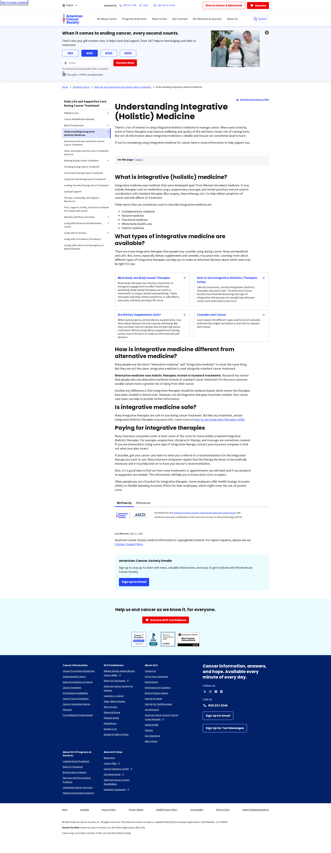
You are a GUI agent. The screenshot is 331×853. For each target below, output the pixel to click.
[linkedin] (221, 692)
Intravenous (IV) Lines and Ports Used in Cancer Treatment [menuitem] (84, 143)
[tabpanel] (192, 517)
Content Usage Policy (129, 544)
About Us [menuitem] (232, 18)
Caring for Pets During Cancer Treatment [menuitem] (85, 179)
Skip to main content (14, 2)
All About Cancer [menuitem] (107, 18)
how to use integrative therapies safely (219, 419)
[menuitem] (72, 18)
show (139, 159)
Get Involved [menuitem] (179, 18)
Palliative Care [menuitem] (71, 113)
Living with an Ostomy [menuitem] (75, 232)
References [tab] (143, 503)
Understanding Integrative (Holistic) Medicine (179, 87)
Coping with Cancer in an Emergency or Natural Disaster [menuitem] (84, 247)
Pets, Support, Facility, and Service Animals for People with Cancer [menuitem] (86, 209)
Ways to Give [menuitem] (159, 18)
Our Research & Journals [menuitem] (207, 18)
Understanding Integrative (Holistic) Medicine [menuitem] (79, 133)
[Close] (267, 32)
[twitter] (205, 692)
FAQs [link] (64, 809)
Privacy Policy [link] (109, 809)
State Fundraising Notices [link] (255, 809)
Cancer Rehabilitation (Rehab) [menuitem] (79, 119)
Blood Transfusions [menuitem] (74, 125)
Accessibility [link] (196, 809)
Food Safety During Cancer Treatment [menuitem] (83, 172)
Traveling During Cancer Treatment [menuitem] (81, 166)
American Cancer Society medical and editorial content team (204, 512)
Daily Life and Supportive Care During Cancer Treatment (85, 103)
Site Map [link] (84, 809)
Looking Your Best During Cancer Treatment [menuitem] (86, 185)
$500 (128, 53)
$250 (108, 53)
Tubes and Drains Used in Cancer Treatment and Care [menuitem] (86, 152)
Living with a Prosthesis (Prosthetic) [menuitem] (82, 239)
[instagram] (210, 692)
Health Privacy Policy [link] (167, 809)
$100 (89, 53)
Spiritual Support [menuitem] (73, 191)
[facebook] (216, 692)
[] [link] (139, 159)
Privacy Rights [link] (136, 809)
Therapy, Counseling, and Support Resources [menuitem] (81, 199)
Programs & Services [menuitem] (134, 18)
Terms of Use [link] (223, 809)
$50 (70, 53)
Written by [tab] (124, 503)
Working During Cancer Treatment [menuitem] (81, 160)
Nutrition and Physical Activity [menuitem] (79, 217)
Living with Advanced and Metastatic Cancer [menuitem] (83, 225)
